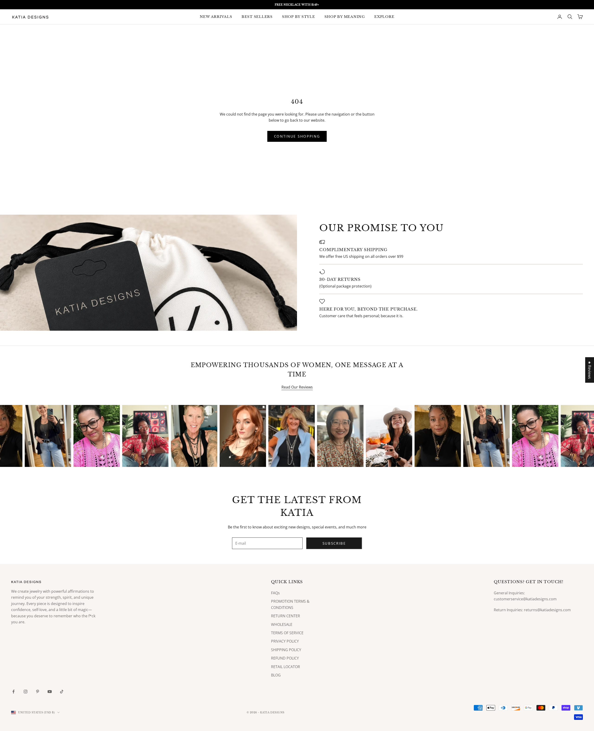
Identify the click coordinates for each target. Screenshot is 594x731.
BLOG (276, 675)
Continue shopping (297, 136)
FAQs (275, 592)
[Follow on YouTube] (49, 691)
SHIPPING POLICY (286, 649)
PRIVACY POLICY (285, 641)
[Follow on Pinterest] (37, 691)
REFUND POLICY (285, 658)
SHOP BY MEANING (344, 16)
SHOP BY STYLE (298, 16)
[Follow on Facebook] (13, 691)
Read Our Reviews (297, 387)
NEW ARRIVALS (216, 16)
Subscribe (334, 543)
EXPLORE (384, 16)
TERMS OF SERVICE (287, 632)
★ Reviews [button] (589, 370)
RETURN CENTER (285, 615)
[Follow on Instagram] (25, 691)
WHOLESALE (281, 624)
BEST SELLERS (257, 16)
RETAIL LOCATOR (285, 666)
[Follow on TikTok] (61, 691)
